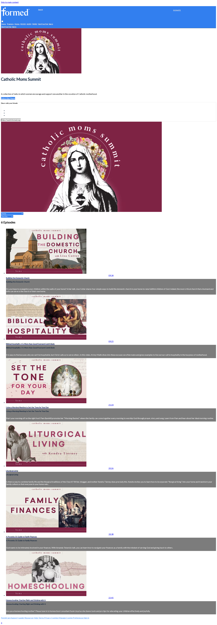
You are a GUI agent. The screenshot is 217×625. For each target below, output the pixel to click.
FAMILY (34, 24)
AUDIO (29, 24)
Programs (10, 24)
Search (40, 10)
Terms (41, 618)
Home (4, 24)
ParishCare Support (9, 618)
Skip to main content (10, 2)
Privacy (47, 618)
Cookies (55, 618)
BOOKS (23, 24)
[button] (2, 21)
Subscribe (5, 98)
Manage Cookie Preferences (71, 618)
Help (36, 618)
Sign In (14, 27)
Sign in (51, 24)
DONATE (177, 10)
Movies (17, 24)
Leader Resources (25, 618)
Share (12, 98)
